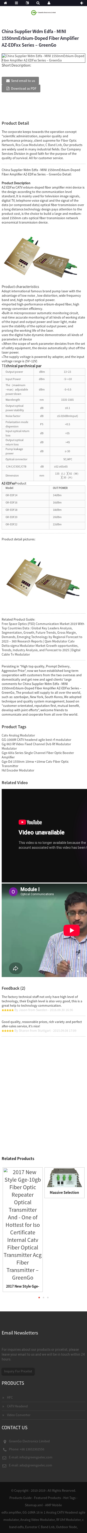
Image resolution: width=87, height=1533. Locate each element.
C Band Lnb (53, 145)
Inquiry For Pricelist (18, 1371)
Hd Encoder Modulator (18, 770)
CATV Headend (17, 1406)
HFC (10, 1397)
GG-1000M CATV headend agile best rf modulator (36, 739)
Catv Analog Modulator (18, 735)
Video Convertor (18, 1415)
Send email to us (23, 80)
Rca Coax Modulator (29, 145)
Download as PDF (23, 88)
